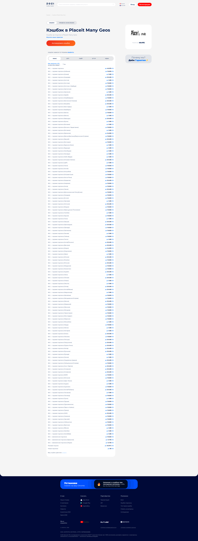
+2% (112, 68)
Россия (123, 3)
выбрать (71, 52)
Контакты (63, 506)
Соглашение (125, 512)
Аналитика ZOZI (65, 512)
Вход (133, 4)
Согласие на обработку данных (128, 527)
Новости (63, 509)
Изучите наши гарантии (54, 37)
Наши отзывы (64, 500)
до (106, 68)
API (102, 503)
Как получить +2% (54, 64)
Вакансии (104, 506)
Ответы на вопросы (127, 509)
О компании (64, 503)
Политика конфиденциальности (108, 527)
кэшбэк (51, 23)
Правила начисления (66, 23)
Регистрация (144, 4)
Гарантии (140, 60)
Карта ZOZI (63, 515)
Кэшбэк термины (126, 503)
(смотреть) (64, 452)
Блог (122, 500)
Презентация (105, 500)
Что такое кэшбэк (126, 506)
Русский (123, 5)
